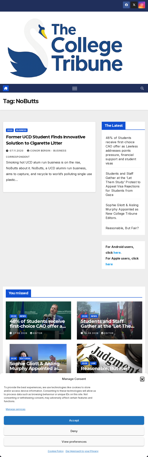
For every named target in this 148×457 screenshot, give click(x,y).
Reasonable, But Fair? (122, 228)
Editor (37, 333)
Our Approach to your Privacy (82, 451)
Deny (74, 431)
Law (93, 363)
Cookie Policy (56, 451)
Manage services (15, 409)
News (23, 316)
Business (21, 130)
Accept (74, 420)
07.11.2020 (17, 150)
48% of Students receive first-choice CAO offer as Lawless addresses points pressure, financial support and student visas (122, 150)
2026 (13, 316)
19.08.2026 (91, 333)
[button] (142, 379)
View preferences (74, 441)
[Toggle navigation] (74, 88)
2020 (10, 130)
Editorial (25, 358)
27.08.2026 (20, 333)
